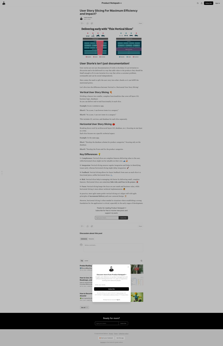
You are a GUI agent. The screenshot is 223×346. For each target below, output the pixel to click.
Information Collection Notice (111, 294)
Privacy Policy (124, 294)
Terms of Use (120, 293)
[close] (128, 267)
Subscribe (111, 289)
